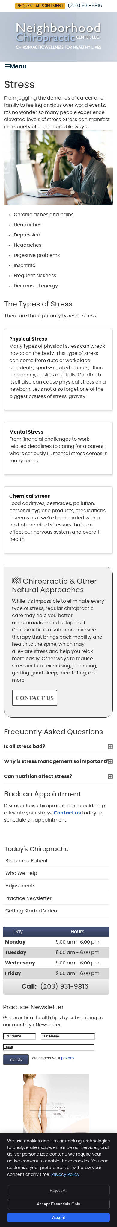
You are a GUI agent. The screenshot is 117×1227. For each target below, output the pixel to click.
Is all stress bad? (24, 746)
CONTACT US (35, 698)
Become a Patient (26, 860)
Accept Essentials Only (58, 1204)
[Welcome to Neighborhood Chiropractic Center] (58, 47)
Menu (18, 67)
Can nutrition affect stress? (38, 776)
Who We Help (21, 873)
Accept (58, 1217)
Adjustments (20, 885)
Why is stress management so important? (56, 761)
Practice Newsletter (28, 898)
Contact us (67, 813)
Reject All (58, 1190)
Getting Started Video (31, 911)
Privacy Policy (65, 1175)
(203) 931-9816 (85, 5)
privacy (67, 1058)
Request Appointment (40, 6)
